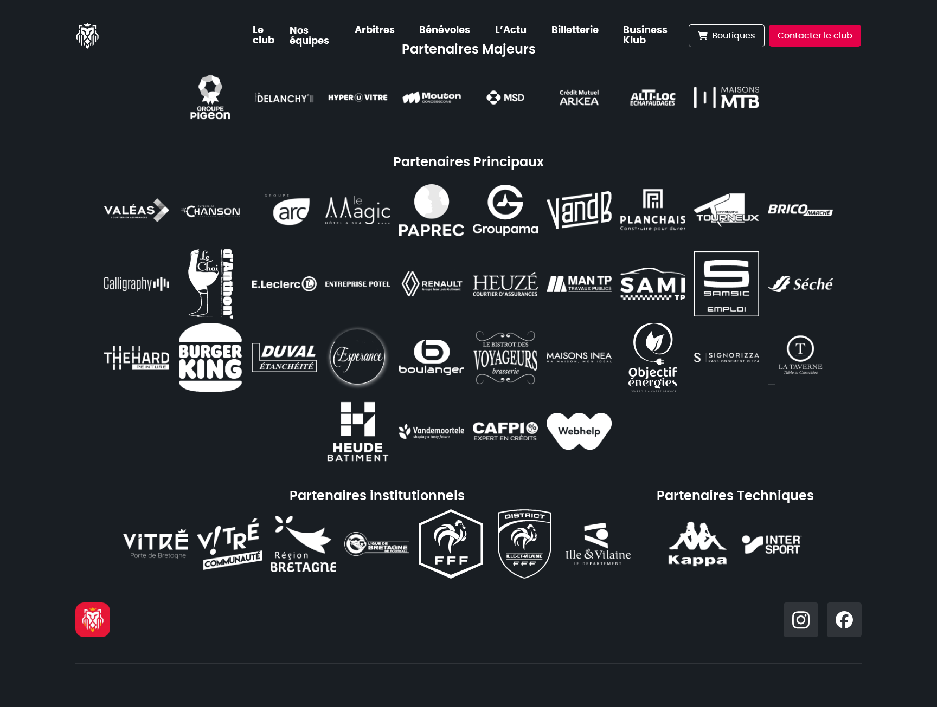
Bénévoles (444, 30)
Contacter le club (815, 35)
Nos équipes (309, 35)
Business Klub (645, 35)
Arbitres (375, 30)
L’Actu (511, 30)
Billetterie (575, 30)
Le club (263, 35)
